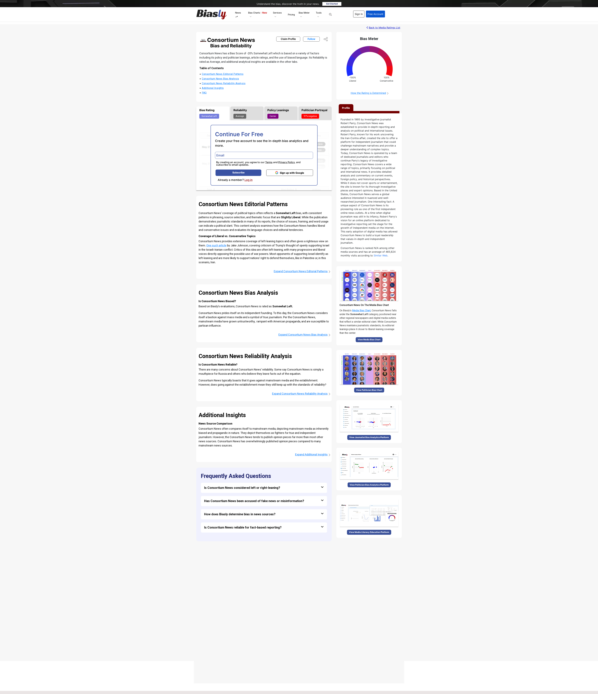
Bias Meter (304, 12)
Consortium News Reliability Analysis (223, 83)
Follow (311, 38)
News (238, 12)
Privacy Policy (286, 162)
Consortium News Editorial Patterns (222, 74)
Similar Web (380, 255)
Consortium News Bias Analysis (220, 78)
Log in (248, 180)
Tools (319, 12)
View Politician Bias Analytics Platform (369, 485)
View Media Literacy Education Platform (369, 532)
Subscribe (238, 172)
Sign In (359, 14)
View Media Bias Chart (369, 339)
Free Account (375, 14)
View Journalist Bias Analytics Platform (369, 437)
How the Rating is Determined (368, 92)
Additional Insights (213, 88)
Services (277, 12)
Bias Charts (257, 12)
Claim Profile (288, 38)
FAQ (204, 92)
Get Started (332, 3)
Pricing (291, 14)
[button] (330, 14)
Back (384, 27)
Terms (269, 162)
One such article (216, 245)
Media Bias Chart (361, 310)
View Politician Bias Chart (369, 390)
